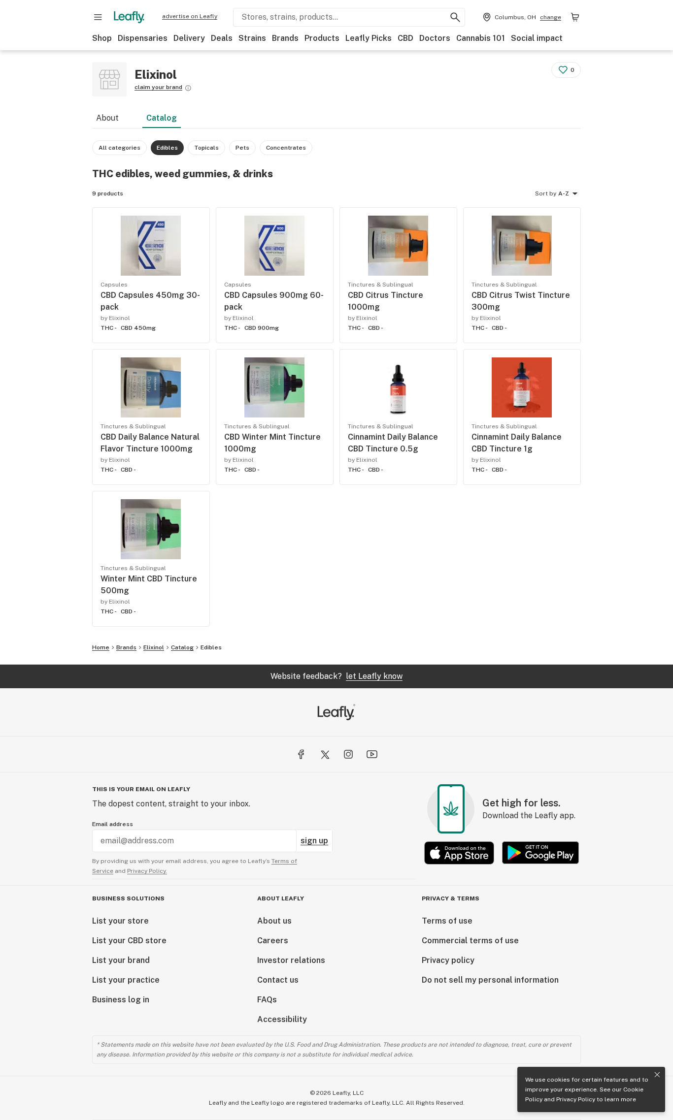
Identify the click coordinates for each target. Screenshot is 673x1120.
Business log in (120, 999)
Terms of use (447, 921)
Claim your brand (158, 87)
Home (100, 647)
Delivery (189, 38)
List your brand (121, 960)
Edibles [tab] (167, 147)
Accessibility (282, 1019)
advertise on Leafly (189, 16)
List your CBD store (129, 940)
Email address (112, 824)
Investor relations (291, 960)
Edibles (211, 647)
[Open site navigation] (98, 17)
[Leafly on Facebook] (301, 754)
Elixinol (153, 647)
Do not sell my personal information (490, 980)
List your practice (126, 980)
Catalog (161, 118)
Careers (272, 940)
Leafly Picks (368, 38)
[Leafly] (129, 17)
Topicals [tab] (206, 147)
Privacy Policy (575, 1099)
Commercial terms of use (470, 940)
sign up (314, 840)
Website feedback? (336, 676)
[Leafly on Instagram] (348, 754)
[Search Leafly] (455, 17)
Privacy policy (448, 960)
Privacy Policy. (147, 870)
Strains (252, 38)
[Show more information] (188, 88)
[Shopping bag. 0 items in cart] (575, 17)
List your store (120, 921)
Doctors (434, 38)
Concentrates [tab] (286, 147)
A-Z (563, 193)
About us (274, 921)
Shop (102, 38)
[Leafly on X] (324, 754)
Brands (285, 38)
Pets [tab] (242, 147)
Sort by (545, 193)
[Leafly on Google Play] (540, 852)
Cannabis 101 (480, 38)
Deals (222, 38)
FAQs (267, 999)
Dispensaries (143, 38)
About (107, 118)
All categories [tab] (119, 147)
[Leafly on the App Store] (459, 852)
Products (321, 38)
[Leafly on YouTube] (372, 754)
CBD (405, 38)
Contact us (278, 980)
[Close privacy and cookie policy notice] (657, 1075)
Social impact (537, 38)
